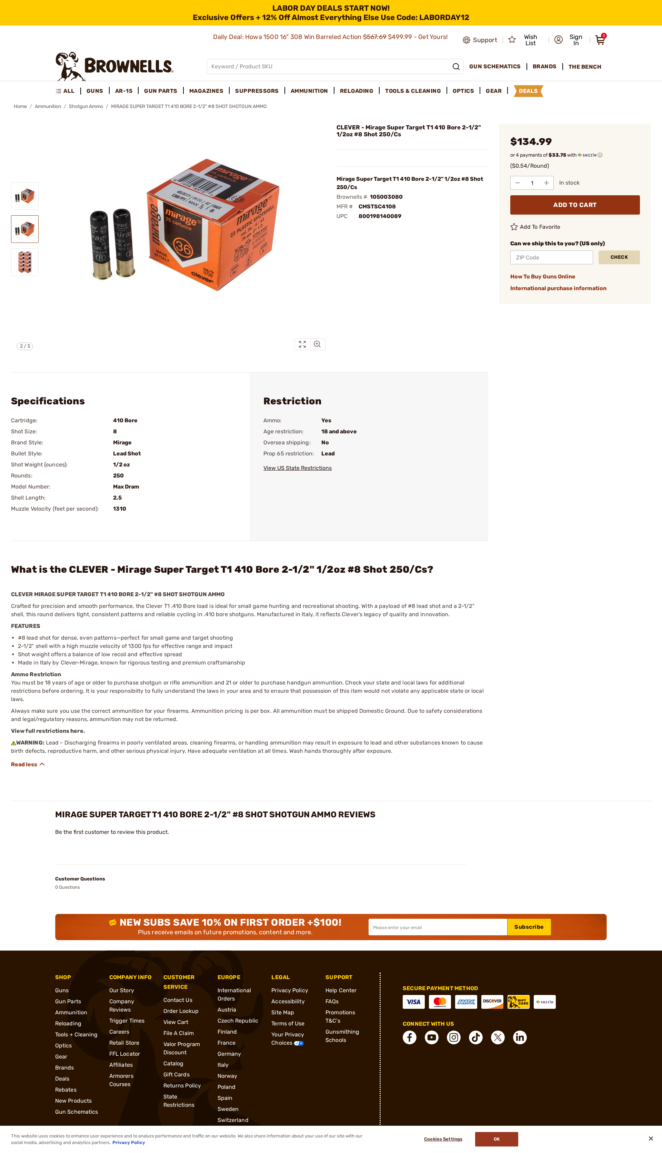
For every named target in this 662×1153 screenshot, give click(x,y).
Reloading (68, 1023)
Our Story (121, 990)
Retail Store (124, 1042)
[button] (570, 40)
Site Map (282, 1012)
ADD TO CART (575, 205)
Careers (119, 1031)
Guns (62, 990)
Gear (61, 1056)
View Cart (176, 1022)
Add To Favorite (540, 227)
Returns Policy (182, 1085)
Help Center (341, 990)
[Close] (651, 1138)
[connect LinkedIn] (520, 1037)
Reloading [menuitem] (357, 91)
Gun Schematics (76, 1111)
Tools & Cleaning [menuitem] (413, 91)
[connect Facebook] (410, 1037)
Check (619, 257)
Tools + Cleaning (76, 1034)
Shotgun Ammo (86, 106)
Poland (227, 1087)
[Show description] (28, 764)
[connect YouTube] (432, 1037)
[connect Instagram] (454, 1037)
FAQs (332, 1001)
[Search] (456, 66)
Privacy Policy (289, 990)
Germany (229, 1054)
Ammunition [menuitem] (309, 91)
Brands (64, 1067)
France (227, 1042)
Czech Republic (238, 1020)
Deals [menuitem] (528, 91)
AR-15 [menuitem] (124, 91)
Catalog (173, 1063)
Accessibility (287, 1001)
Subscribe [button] (529, 927)
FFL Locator (124, 1054)
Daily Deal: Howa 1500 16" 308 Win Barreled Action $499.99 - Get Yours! (331, 37)
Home (20, 106)
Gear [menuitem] (494, 91)
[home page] (114, 66)
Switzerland (233, 1120)
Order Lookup (181, 1011)
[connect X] (498, 1037)
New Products (73, 1100)
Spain (225, 1098)
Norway (228, 1076)
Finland (227, 1031)
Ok (497, 1139)
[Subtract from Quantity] (517, 183)
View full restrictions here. (48, 731)
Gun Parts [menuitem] (161, 91)
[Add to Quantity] (546, 183)
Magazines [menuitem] (206, 91)
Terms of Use (287, 1023)
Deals (62, 1078)
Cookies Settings (443, 1139)
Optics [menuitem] (463, 91)
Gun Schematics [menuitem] (495, 66)
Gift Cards (176, 1074)
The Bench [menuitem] (585, 66)
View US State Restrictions (297, 468)
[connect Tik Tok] (476, 1037)
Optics (63, 1045)
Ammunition (48, 106)
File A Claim (178, 1033)
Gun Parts (68, 1001)
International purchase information (558, 288)
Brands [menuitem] (545, 66)
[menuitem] (68, 91)
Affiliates (121, 1065)
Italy (223, 1065)
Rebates (66, 1089)
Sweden (228, 1109)
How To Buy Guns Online (542, 276)
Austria (227, 1009)
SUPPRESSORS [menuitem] (257, 91)
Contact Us (177, 1000)
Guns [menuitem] (95, 91)
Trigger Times (126, 1020)
